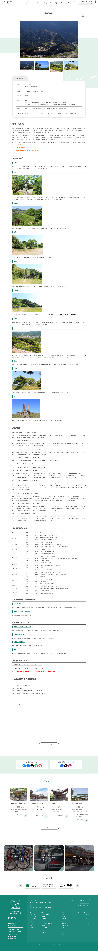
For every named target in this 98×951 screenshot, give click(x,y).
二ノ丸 (15, 368)
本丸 (15, 396)
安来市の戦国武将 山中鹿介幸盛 (22, 627)
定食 (63, 927)
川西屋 (14, 690)
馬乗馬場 (16, 203)
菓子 (87, 916)
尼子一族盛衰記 (18, 604)
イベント (51, 900)
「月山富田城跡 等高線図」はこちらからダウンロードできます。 (29, 668)
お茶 (87, 918)
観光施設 (33, 914)
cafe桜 (18, 690)
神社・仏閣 (33, 916)
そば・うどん (65, 921)
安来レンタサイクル (41, 902)
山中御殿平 (17, 290)
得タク (49, 902)
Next (77, 885)
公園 (32, 923)
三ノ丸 (15, 361)
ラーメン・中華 (65, 925)
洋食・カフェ (65, 923)
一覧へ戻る (49, 744)
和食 (63, 914)
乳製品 (87, 925)
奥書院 (15, 232)
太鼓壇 (15, 172)
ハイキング (44, 927)
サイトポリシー (47, 907)
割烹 (63, 930)
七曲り (15, 328)
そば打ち (44, 918)
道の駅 (32, 921)
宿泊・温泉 (76, 912)
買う (85, 912)
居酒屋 (63, 932)
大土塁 (15, 319)
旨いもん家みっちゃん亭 (26, 690)
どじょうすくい (45, 914)
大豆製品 (87, 923)
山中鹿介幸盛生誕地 (19, 642)
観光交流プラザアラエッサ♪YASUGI (39, 905)
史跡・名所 (33, 918)
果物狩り (44, 921)
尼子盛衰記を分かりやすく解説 (22, 611)
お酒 (87, 921)
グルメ (62, 912)
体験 (42, 912)
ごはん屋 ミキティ (38, 690)
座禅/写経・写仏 (45, 925)
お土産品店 (88, 930)
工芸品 (87, 927)
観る (31, 912)
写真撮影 (44, 932)
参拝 (32, 927)
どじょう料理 (65, 916)
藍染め (43, 916)
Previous (20, 885)
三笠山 (15, 649)
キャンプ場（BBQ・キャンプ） (49, 923)
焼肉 (63, 934)
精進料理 (64, 918)
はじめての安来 (33, 900)
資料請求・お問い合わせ (36, 907)
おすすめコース (43, 900)
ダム (32, 925)
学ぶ (32, 930)
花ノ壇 (15, 261)
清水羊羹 (87, 914)
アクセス (32, 902)
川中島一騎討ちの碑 (19, 634)
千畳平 (15, 163)
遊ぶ (43, 930)
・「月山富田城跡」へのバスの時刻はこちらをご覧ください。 (27, 665)
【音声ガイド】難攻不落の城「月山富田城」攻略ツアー (25, 151)
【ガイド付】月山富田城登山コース (20, 147)
